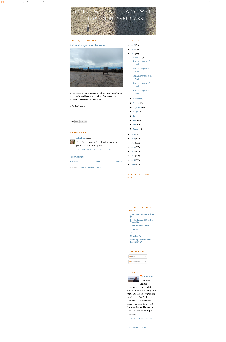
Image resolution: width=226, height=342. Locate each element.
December (137, 57)
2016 (133, 134)
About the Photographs (136, 327)
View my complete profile (140, 318)
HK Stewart (148, 276)
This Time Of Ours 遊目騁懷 (142, 215)
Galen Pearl (80, 137)
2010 (133, 160)
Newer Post (75, 161)
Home (97, 161)
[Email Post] (72, 121)
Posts (133, 256)
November (137, 98)
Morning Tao (136, 236)
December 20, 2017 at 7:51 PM (94, 149)
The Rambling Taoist (139, 225)
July (135, 115)
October (136, 103)
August (136, 111)
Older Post (119, 161)
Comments (135, 261)
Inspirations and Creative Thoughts (141, 220)
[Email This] (75, 121)
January (136, 128)
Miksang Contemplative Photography (140, 240)
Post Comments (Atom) (91, 167)
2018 (133, 49)
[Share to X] (80, 121)
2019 (133, 45)
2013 (133, 147)
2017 (133, 53)
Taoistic (133, 232)
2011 (133, 155)
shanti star (134, 229)
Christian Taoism (113, 11)
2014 (133, 142)
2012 (133, 151)
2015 (133, 138)
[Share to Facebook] (83, 121)
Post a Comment (76, 156)
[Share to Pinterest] (85, 121)
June (135, 120)
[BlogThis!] (78, 121)
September (137, 107)
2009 (133, 164)
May (135, 124)
